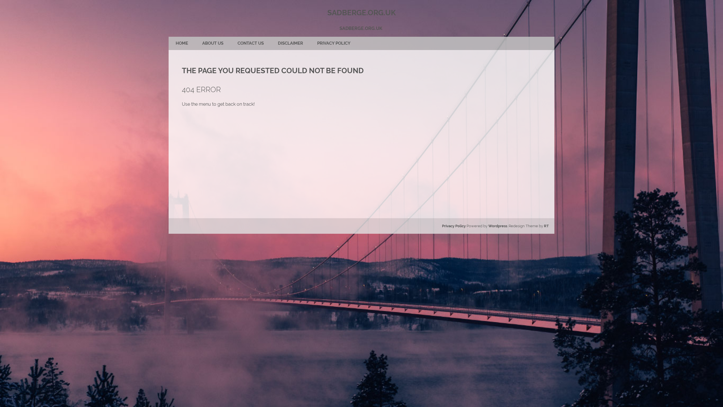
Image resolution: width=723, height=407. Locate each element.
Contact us (251, 43)
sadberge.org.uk (360, 28)
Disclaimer (290, 43)
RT (546, 226)
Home (182, 43)
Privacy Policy (333, 43)
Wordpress (497, 226)
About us (212, 43)
